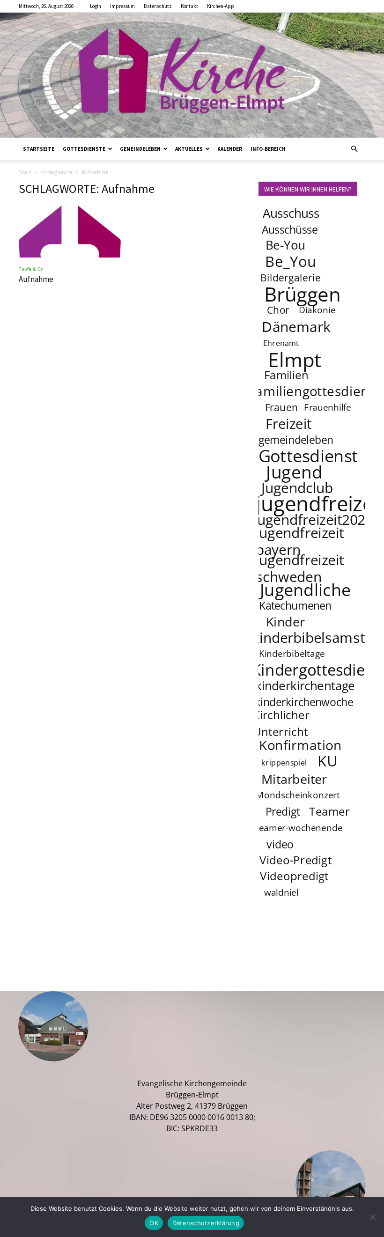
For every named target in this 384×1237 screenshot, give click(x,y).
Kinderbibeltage (292, 654)
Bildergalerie (290, 277)
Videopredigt (294, 876)
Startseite (38, 149)
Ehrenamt (281, 343)
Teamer (330, 811)
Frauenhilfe (328, 407)
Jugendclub (297, 487)
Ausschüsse (290, 229)
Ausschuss (291, 213)
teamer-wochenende (298, 828)
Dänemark (296, 326)
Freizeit (289, 423)
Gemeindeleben (140, 149)
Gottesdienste (84, 149)
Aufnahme (36, 279)
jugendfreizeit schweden (300, 568)
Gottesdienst (308, 455)
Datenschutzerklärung (205, 1223)
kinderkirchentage (305, 685)
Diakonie (317, 310)
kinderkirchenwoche (304, 702)
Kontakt (189, 6)
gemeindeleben (295, 440)
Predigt (283, 811)
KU (328, 760)
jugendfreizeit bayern (300, 541)
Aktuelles (189, 149)
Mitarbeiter (294, 778)
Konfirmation (300, 744)
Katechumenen (295, 605)
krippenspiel (284, 762)
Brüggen (302, 293)
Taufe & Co (31, 268)
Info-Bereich (268, 149)
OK (153, 1223)
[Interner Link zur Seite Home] (192, 75)
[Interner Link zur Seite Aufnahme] (72, 232)
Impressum (122, 6)
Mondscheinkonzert (298, 795)
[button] (354, 149)
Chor (278, 310)
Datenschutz (158, 6)
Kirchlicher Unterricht (281, 723)
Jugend (294, 471)
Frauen (281, 407)
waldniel (281, 892)
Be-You (285, 245)
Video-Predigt (295, 860)
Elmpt (294, 359)
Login (95, 6)
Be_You (291, 261)
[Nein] (372, 1217)
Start (25, 172)
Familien (286, 375)
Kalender (229, 149)
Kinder (285, 621)
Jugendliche (305, 589)
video (279, 844)
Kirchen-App (220, 6)
